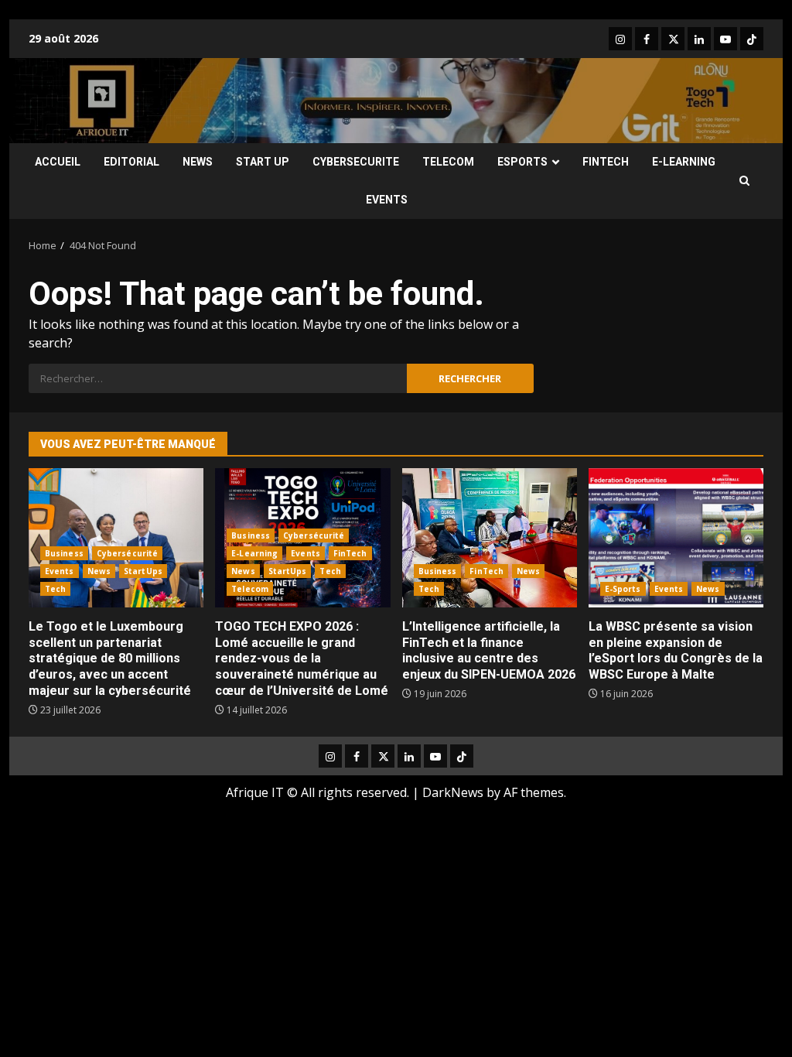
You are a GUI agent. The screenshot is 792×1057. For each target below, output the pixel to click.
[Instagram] (620, 38)
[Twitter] (672, 38)
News (99, 571)
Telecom (249, 588)
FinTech (350, 553)
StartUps (143, 571)
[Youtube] (725, 38)
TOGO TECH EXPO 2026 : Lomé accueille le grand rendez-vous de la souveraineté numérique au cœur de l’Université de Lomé (301, 658)
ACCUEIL (57, 162)
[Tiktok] (751, 38)
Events (59, 571)
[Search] (744, 181)
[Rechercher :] (218, 378)
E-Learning (254, 553)
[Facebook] (646, 38)
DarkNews (452, 792)
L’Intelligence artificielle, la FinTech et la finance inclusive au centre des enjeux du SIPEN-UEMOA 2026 (489, 537)
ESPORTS (522, 162)
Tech (55, 588)
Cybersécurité (127, 553)
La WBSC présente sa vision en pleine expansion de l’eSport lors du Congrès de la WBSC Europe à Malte (676, 537)
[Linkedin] (699, 38)
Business (64, 553)
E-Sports (623, 588)
